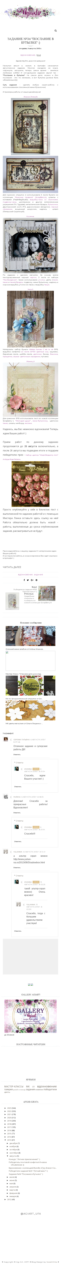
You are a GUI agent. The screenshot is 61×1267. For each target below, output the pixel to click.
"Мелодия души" (22, 421)
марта (13, 1190)
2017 (9, 1127)
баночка (54, 354)
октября (13, 1149)
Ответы (19, 762)
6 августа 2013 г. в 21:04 (34, 770)
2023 (9, 1108)
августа (13, 1156)
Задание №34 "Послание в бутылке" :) (26, 1174)
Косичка (30, 216)
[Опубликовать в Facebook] (24, 580)
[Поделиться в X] (28, 580)
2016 (9, 1130)
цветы (7, 1092)
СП (33, 1086)
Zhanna (28, 769)
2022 (9, 1111)
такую (47, 285)
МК (28, 1086)
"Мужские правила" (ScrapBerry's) (31, 197)
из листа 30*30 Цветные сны (34, 352)
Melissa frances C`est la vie (40, 349)
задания (38, 575)
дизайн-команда (19, 1090)
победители (50, 1089)
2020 (9, 1117)
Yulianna (17, 852)
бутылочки (53, 204)
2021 (9, 1114)
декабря (14, 1143)
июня (12, 1180)
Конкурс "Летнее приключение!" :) (24, 1159)
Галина (17, 797)
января (13, 1196)
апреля (13, 1186)
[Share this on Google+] (32, 580)
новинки (39, 1089)
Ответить (16, 754)
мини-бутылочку (40, 421)
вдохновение (28, 55)
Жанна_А (30, 361)
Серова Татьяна (21, 740)
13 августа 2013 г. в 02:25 (34, 883)
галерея (8, 1089)
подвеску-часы (9, 202)
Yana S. (30, 289)
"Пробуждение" (10, 280)
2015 (9, 1133)
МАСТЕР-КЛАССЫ (13, 1086)
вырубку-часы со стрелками (44, 199)
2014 (9, 1137)
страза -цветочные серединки (26, 356)
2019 (9, 1120)
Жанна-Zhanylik (31, 97)
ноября (13, 1146)
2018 (9, 1124)
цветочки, (37, 354)
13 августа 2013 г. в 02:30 (34, 906)
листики (28, 423)
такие (55, 280)
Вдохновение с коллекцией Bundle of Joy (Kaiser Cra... (33, 1168)
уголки (41, 280)
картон (33, 277)
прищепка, (8, 356)
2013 (9, 1140)
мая (11, 1183)
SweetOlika (52, 1262)
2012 (9, 1199)
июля (12, 1177)
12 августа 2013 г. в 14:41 (34, 852)
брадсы (19, 282)
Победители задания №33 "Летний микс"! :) (28, 1171)
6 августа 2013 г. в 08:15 (32, 797)
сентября (14, 1153)
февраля (14, 1193)
